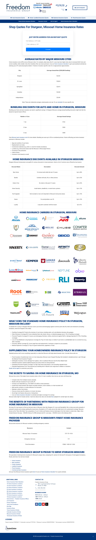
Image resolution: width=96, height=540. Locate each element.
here (52, 397)
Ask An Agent (54, 21)
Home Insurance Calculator (61, 64)
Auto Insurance (16, 462)
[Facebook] (36, 504)
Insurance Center (42, 21)
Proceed (48, 49)
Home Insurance (16, 460)
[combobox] (48, 44)
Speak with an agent (14, 368)
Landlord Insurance (17, 466)
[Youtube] (43, 504)
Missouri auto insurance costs (20, 137)
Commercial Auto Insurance (19, 470)
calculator (60, 102)
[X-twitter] (46, 504)
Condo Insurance (16, 464)
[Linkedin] (39, 504)
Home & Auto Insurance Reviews (27, 21)
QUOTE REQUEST (80, 7)
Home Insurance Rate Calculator (69, 21)
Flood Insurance (16, 468)
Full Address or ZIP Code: (33, 41)
